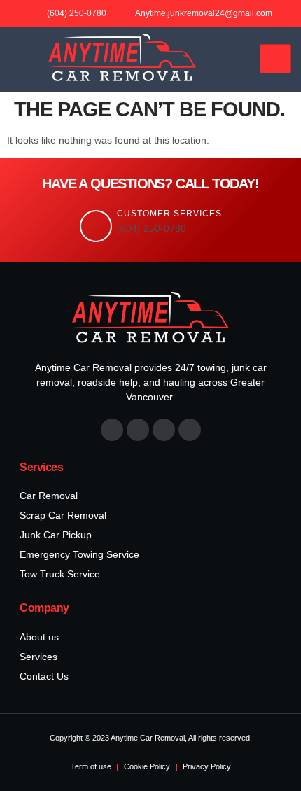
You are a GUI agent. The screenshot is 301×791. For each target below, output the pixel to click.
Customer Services (169, 213)
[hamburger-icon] (275, 59)
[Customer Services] (96, 226)
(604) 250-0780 (151, 228)
